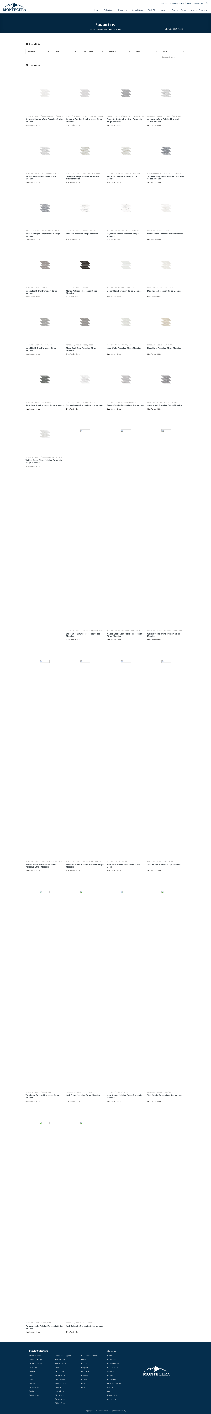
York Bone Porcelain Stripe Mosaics (163, 864)
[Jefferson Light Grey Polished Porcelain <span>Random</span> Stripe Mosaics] (166, 151)
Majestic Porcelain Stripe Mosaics (82, 234)
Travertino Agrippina (63, 1356)
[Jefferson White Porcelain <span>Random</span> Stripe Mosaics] (45, 151)
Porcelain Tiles (113, 1364)
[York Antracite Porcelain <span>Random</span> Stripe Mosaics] (85, 1213)
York (57, 1367)
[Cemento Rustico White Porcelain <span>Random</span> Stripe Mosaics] (45, 93)
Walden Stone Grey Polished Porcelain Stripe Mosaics (124, 635)
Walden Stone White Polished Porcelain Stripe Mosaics (44, 461)
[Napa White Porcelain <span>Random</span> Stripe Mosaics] (126, 322)
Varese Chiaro (60, 1360)
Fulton (83, 1360)
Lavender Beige (61, 1391)
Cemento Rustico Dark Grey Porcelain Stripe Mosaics (124, 120)
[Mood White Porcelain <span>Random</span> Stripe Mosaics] (126, 265)
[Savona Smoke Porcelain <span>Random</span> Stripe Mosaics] (126, 379)
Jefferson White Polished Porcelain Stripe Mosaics (163, 120)
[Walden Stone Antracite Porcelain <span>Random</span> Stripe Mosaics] (85, 752)
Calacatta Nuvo (61, 1383)
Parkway (84, 1375)
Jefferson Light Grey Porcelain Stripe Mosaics (43, 235)
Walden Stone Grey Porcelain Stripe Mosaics (163, 635)
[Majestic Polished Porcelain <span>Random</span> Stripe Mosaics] (126, 208)
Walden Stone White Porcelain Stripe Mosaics (83, 635)
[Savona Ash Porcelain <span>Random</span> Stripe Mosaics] (166, 379)
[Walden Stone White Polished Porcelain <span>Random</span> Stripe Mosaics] (45, 434)
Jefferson (33, 1367)
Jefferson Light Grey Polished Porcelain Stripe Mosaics (165, 177)
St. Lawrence (60, 1399)
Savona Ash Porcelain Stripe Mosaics (164, 405)
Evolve (83, 1387)
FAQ (189, 3)
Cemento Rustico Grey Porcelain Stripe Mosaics (84, 120)
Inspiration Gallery (177, 3)
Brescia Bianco (35, 1356)
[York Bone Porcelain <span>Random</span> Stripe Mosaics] (166, 752)
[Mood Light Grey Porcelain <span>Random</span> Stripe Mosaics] (45, 322)
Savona (32, 1383)
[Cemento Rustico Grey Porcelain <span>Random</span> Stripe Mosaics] (85, 93)
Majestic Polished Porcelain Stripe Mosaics (123, 235)
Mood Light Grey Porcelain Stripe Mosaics (41, 349)
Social (31, 1391)
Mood (31, 1375)
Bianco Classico (61, 1387)
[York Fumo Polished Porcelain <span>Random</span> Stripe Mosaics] (45, 983)
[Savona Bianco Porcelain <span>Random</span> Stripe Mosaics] (85, 379)
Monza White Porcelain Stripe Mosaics (165, 234)
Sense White (34, 1387)
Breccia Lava (60, 1379)
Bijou (83, 1383)
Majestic (32, 1371)
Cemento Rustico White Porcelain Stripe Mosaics (44, 120)
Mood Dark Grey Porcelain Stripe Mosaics (81, 349)
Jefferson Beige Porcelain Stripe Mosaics (122, 177)
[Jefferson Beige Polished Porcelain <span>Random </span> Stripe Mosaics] (85, 151)
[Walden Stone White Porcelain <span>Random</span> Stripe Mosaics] (85, 521)
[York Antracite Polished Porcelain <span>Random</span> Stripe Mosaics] (45, 1213)
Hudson (84, 1363)
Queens (84, 1379)
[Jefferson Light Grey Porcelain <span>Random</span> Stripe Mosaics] (45, 208)
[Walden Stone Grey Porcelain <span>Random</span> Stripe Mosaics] (166, 521)
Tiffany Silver (60, 1403)
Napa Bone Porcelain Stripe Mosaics (164, 348)
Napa (31, 1379)
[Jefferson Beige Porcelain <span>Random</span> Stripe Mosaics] (126, 151)
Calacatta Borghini (36, 1360)
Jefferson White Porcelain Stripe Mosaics (41, 177)
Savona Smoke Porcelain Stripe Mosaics (125, 405)
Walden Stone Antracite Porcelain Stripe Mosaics (85, 865)
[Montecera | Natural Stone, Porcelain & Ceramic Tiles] (14, 7)
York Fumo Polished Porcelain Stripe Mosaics (42, 1096)
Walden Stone (60, 1363)
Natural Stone (112, 1367)
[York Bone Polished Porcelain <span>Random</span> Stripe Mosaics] (126, 752)
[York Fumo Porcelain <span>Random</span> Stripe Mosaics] (85, 983)
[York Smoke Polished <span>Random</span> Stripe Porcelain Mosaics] (126, 983)
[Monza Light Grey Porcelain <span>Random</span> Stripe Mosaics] (45, 265)
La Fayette (85, 1371)
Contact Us (198, 3)
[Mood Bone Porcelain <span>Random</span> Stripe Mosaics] (166, 265)
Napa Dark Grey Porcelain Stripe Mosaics (45, 405)
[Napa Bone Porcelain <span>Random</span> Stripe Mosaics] (166, 322)
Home (92, 29)
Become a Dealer (113, 1395)
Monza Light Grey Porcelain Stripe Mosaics (41, 292)
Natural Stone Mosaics (90, 1356)
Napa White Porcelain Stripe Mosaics (124, 348)
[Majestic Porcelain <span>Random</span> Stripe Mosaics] (85, 208)
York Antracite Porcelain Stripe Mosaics (84, 1326)
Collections (111, 1360)
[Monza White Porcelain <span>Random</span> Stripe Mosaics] (166, 208)
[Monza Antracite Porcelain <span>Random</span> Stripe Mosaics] (85, 265)
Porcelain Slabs (113, 1379)
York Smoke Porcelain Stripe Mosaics (164, 1095)
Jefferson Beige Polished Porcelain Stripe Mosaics (82, 177)
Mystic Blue (59, 1395)
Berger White (60, 1375)
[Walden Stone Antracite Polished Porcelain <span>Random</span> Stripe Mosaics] (45, 752)
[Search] (207, 3)
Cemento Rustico (35, 1363)
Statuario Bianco (35, 1395)
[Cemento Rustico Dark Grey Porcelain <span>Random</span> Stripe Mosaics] (126, 93)
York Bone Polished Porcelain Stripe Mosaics (123, 865)
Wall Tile (110, 1372)
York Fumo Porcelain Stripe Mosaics (83, 1095)
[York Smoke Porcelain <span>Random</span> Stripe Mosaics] (166, 983)
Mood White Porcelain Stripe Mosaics (124, 291)
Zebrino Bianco (61, 1371)
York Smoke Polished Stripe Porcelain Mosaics (124, 1096)
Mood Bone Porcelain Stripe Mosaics (164, 291)
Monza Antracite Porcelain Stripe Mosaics (81, 292)
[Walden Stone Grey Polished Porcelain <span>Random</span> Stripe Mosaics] (126, 521)
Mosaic (110, 1375)
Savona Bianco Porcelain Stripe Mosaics (84, 405)
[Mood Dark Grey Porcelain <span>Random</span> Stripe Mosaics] (85, 322)
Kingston (84, 1367)
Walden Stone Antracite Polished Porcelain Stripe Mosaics (41, 865)
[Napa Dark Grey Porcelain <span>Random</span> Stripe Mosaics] (45, 379)
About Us (163, 3)
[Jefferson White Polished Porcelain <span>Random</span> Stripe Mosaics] (166, 93)
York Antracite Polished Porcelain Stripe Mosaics (44, 1327)
